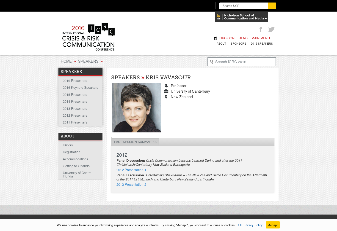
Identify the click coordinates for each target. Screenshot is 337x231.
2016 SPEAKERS (262, 43)
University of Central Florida (77, 174)
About (221, 43)
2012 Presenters (75, 115)
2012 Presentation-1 (131, 169)
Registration (71, 151)
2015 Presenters (75, 94)
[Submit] (272, 6)
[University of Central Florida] (95, 5)
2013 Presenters (75, 108)
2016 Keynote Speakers (80, 87)
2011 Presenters (75, 122)
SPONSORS (238, 43)
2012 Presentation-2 (131, 184)
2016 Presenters (75, 80)
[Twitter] (271, 29)
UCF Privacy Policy (249, 225)
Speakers (88, 61)
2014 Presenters (75, 101)
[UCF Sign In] (197, 6)
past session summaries (135, 141)
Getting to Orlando (76, 165)
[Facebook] (260, 29)
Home (66, 61)
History (68, 144)
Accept (273, 225)
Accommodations (75, 158)
